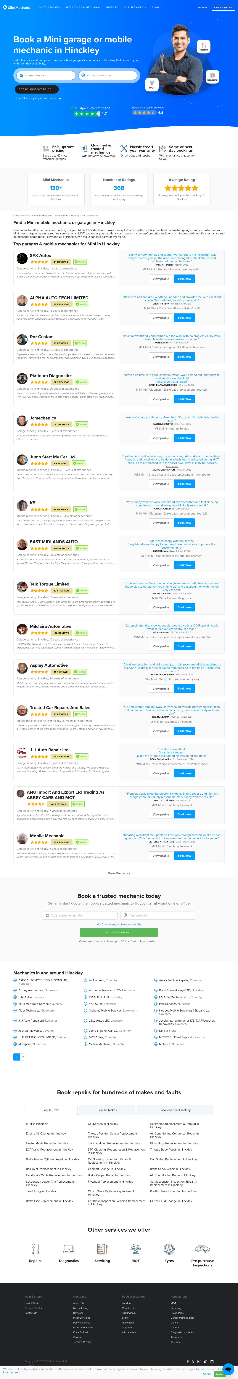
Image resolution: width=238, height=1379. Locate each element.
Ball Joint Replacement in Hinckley (48, 1168)
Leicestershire (61, 215)
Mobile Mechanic (47, 835)
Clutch (174, 1322)
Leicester (167, 342)
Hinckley (74, 215)
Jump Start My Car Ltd (52, 456)
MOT (136, 1261)
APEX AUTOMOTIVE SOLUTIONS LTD (42, 980)
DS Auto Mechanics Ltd (174, 997)
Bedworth (48, 1010)
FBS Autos (95, 1003)
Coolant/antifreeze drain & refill (179, 308)
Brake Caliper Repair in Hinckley (109, 1175)
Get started (223, 7)
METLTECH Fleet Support (175, 1037)
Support (112, 7)
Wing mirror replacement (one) (179, 679)
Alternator (176, 1337)
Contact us (31, 1313)
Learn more (10, 1372)
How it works (32, 1303)
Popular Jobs (51, 1110)
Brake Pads (177, 1313)
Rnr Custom (42, 336)
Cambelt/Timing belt (182, 1317)
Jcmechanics (43, 417)
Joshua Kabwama (29, 1030)
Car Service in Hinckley (103, 1123)
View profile (161, 278)
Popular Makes (107, 1110)
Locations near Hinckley (175, 1110)
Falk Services (167, 1003)
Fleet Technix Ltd (29, 1010)
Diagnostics (69, 1261)
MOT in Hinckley (37, 1123)
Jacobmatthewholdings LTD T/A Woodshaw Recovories (187, 1022)
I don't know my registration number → (38, 98)
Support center (33, 1308)
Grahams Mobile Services (105, 1010)
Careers (77, 1337)
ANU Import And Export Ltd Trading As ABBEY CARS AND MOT (65, 795)
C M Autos (25, 997)
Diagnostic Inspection (179, 721)
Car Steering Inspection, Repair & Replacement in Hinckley (109, 1160)
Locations (36, 215)
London (126, 1303)
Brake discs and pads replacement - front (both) (179, 474)
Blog (155, 7)
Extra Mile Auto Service (33, 1003)
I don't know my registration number (119, 924)
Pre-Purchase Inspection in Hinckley (173, 1191)
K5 (33, 502)
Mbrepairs (24, 1044)
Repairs (35, 1261)
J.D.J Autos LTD (99, 1020)
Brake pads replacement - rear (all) (185, 389)
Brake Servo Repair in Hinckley (170, 1168)
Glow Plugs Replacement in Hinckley (174, 1143)
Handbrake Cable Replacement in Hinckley (54, 1175)
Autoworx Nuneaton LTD (105, 990)
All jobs (175, 1342)
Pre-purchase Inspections (202, 1263)
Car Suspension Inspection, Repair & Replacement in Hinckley (173, 1183)
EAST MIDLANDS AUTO (54, 541)
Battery (175, 1327)
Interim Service (179, 428)
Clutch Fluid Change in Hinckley (171, 1201)
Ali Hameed (96, 980)
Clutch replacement (179, 805)
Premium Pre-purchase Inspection (179, 269)
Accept (219, 1374)
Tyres (169, 1261)
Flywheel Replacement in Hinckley (110, 1181)
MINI (146, 269)
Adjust (207, 1373)
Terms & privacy (82, 1342)
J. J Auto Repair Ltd (49, 749)
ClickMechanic (21, 215)
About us (78, 1303)
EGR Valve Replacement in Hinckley (49, 1149)
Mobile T (164, 1044)
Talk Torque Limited (49, 583)
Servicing (102, 1261)
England (47, 215)
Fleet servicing (81, 1317)
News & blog (80, 1308)
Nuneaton (168, 551)
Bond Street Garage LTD (174, 990)
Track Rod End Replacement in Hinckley (114, 1143)
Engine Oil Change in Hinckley (46, 1133)
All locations (129, 1332)
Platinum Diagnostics (51, 375)
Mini (147, 679)
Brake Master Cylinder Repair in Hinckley (52, 1159)
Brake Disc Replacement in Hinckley (49, 1201)
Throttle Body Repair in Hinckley (171, 1149)
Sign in (203, 7)
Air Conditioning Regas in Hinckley (172, 1175)
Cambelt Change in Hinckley (106, 1168)
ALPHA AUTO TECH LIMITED (59, 297)
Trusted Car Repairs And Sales (60, 707)
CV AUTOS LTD (99, 997)
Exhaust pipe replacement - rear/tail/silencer (179, 764)
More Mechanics (119, 873)
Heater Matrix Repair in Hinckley (47, 1143)
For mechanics (81, 1322)
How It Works (49, 7)
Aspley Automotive (49, 665)
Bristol (125, 1317)
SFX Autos (40, 255)
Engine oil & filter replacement (185, 347)
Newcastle (128, 1322)
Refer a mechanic (83, 1327)
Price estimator (81, 1332)
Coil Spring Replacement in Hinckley (174, 1159)
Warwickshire (164, 759)
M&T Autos (96, 1037)
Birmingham (129, 1313)
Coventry (112, 980)
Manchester (129, 1308)
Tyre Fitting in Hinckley (41, 1191)
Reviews (100, 107)
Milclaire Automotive (50, 626)
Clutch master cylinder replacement (179, 555)
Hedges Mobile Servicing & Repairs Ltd (184, 1010)
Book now (184, 278)
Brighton (127, 1327)
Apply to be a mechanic (82, 7)
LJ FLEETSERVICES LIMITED (36, 1037)
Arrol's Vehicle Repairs (173, 980)
